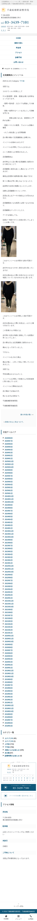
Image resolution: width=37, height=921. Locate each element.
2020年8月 (9, 647)
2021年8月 (9, 612)
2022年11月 (9, 569)
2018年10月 (9, 711)
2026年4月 (9, 450)
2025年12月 (9, 461)
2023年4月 (9, 554)
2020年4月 (9, 659)
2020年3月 (9, 662)
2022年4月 (9, 589)
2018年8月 (9, 717)
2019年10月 (9, 676)
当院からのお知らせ (12, 750)
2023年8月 (9, 543)
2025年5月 (9, 482)
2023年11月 (9, 534)
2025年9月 (9, 470)
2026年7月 (9, 441)
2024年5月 (9, 516)
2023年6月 (9, 548)
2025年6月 (9, 479)
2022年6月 (9, 583)
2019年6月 (9, 688)
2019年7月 (9, 685)
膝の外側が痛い (26, 414)
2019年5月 (9, 691)
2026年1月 (9, 458)
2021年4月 (9, 624)
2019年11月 (9, 673)
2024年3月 (9, 522)
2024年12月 (9, 496)
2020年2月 (9, 665)
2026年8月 (9, 438)
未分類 (7, 753)
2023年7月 (9, 545)
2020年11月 (9, 639)
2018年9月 (9, 714)
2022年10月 (9, 572)
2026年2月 (9, 455)
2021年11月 (9, 604)
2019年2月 (9, 700)
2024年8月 (9, 508)
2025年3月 (9, 487)
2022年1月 (9, 598)
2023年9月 (9, 540)
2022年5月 (9, 586)
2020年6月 (9, 653)
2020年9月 (9, 644)
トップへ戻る (18, 906)
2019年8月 (9, 682)
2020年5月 (9, 656)
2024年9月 (9, 505)
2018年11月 (9, 708)
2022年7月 (9, 580)
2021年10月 (9, 607)
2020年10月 (9, 641)
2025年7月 (9, 476)
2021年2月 (9, 630)
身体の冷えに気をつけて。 (15, 422)
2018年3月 (9, 726)
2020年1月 (9, 668)
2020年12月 (9, 636)
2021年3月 (9, 627)
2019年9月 (9, 679)
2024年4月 (9, 519)
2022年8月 (9, 577)
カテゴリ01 (9, 738)
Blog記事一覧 (8, 68)
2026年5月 (9, 447)
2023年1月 (9, 563)
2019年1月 (9, 702)
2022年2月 (9, 595)
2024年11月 (9, 499)
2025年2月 (9, 490)
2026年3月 (9, 452)
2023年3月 (9, 557)
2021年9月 (9, 609)
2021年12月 (9, 601)
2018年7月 (9, 720)
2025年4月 (9, 484)
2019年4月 (9, 694)
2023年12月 (9, 531)
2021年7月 (9, 615)
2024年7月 (9, 511)
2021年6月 (9, 618)
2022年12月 (9, 566)
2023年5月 (9, 551)
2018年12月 (9, 705)
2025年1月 (9, 493)
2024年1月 (9, 528)
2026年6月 (9, 444)
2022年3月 (9, 592)
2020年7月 (9, 650)
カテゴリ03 (9, 741)
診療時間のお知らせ (12, 756)
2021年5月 (9, 621)
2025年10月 (9, 467)
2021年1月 (9, 633)
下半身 (22, 81)
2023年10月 (9, 537)
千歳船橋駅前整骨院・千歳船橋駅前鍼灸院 (21, 911)
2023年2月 (9, 560)
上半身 (7, 744)
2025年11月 (9, 464)
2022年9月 (9, 575)
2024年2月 (9, 525)
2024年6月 (9, 514)
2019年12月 (9, 670)
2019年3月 (9, 697)
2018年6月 (9, 723)
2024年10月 (9, 502)
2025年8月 (9, 473)
